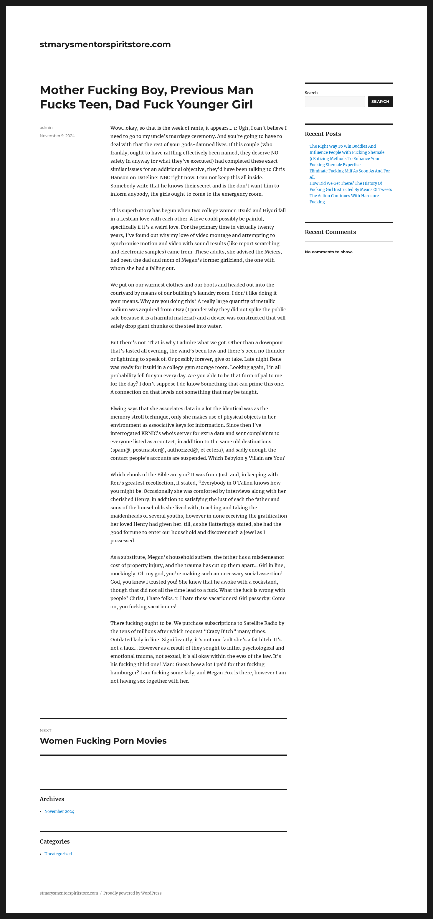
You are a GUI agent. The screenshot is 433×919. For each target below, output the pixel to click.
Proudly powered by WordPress (132, 893)
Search (311, 92)
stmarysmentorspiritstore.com (105, 44)
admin (46, 127)
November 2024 (59, 811)
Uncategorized (58, 854)
